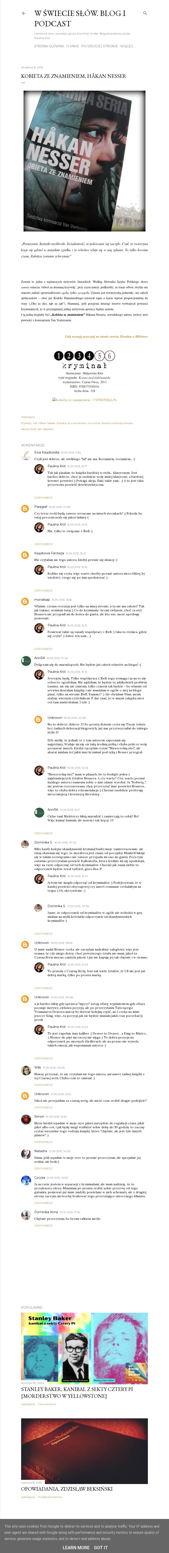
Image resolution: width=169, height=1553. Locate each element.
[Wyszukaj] (145, 12)
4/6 (35, 423)
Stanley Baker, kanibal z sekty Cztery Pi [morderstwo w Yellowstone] (77, 1392)
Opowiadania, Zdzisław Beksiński (67, 1488)
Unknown (55, 718)
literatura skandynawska (117, 423)
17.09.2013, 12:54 (61, 1094)
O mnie (72, 46)
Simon (39, 1117)
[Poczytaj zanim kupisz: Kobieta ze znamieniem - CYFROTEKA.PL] (84, 400)
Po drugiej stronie (99, 46)
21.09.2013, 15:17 (70, 809)
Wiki (37, 1067)
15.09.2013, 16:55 (62, 599)
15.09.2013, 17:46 (57, 658)
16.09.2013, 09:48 (62, 997)
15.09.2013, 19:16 (77, 567)
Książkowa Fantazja (49, 553)
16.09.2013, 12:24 (77, 876)
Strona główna (49, 46)
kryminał (94, 423)
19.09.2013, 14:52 (56, 1116)
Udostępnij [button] (28, 417)
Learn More (76, 1547)
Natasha (40, 1151)
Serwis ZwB (28, 429)
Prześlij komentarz (50, 1497)
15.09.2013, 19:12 (77, 524)
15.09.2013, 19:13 (77, 625)
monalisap (42, 600)
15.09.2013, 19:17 (77, 466)
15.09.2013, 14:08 (59, 507)
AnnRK (39, 658)
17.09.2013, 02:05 (53, 1067)
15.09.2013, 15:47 (76, 553)
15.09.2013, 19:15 (77, 671)
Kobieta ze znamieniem (72, 423)
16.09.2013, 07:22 (65, 842)
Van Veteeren (45, 429)
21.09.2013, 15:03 (57, 1177)
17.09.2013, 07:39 (78, 906)
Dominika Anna (46, 1212)
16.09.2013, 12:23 (77, 964)
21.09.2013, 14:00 (60, 1151)
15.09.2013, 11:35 (71, 452)
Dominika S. (43, 842)
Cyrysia (39, 1178)
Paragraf (40, 507)
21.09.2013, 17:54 (70, 1212)
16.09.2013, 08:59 (62, 943)
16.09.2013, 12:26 (77, 767)
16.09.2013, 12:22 (77, 1027)
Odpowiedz (43, 497)
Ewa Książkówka (46, 452)
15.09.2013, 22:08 (75, 717)
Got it (101, 1547)
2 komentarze (47, 1404)
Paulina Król (57, 466)
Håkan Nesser (47, 423)
